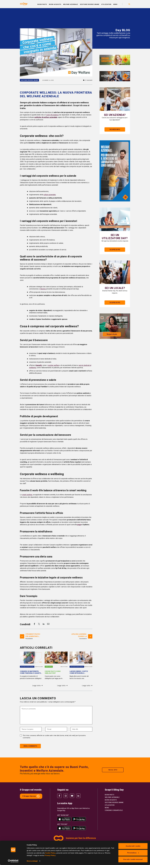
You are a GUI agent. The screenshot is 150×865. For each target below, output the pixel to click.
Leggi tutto (36, 685)
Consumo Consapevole (114, 810)
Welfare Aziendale (70, 4)
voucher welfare (53, 365)
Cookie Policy (50, 853)
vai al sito (112, 770)
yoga (79, 525)
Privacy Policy (50, 855)
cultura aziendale (50, 195)
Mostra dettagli (32, 861)
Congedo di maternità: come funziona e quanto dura (30, 673)
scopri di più (115, 250)
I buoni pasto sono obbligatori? (53, 672)
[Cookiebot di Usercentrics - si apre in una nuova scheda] (13, 861)
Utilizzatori (106, 4)
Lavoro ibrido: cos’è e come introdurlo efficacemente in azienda (80, 673)
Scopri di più (115, 302)
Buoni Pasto (42, 4)
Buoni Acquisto (55, 4)
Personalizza (131, 852)
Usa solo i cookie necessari (133, 859)
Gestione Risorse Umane (89, 4)
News (115, 4)
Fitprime (43, 289)
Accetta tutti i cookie (133, 846)
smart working (27, 495)
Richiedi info (115, 129)
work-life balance (52, 115)
